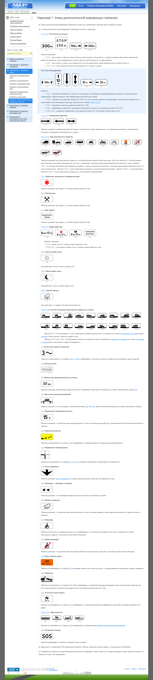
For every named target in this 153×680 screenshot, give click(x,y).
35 (39, 29)
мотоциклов (123, 339)
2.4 (68, 63)
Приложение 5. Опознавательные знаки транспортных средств (18, 119)
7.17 (42, 520)
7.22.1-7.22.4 (45, 612)
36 (39, 647)
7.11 (42, 411)
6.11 (93, 406)
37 (39, 651)
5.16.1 (92, 102)
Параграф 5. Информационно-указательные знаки (19, 92)
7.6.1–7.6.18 (45, 310)
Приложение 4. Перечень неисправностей (19, 112)
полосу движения (62, 479)
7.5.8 (42, 252)
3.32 (69, 568)
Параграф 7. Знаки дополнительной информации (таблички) (20, 101)
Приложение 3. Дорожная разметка (19, 106)
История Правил (16, 40)
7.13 (42, 448)
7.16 (42, 500)
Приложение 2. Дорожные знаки (19, 71)
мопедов (114, 339)
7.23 (42, 630)
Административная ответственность (17, 22)
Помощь (134, 668)
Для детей (121, 6)
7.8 (42, 364)
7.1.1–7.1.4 (45, 34)
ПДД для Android (16, 30)
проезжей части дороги (130, 334)
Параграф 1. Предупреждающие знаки (19, 76)
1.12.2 (77, 359)
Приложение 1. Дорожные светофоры (19, 65)
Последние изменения (18, 43)
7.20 (42, 573)
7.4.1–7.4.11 (45, 137)
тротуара (44, 336)
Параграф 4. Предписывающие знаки (19, 87)
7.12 (42, 431)
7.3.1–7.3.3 (45, 116)
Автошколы (135, 6)
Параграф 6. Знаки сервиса (18, 97)
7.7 (42, 347)
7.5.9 (42, 271)
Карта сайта (142, 668)
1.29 (69, 625)
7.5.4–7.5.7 (45, 227)
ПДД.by (19, 6)
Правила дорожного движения (17, 60)
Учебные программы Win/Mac (100, 6)
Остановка (140, 339)
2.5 (128, 63)
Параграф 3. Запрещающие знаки (20, 83)
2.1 (70, 462)
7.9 (42, 377)
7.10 (42, 394)
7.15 (42, 483)
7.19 (42, 556)
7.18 (42, 539)
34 (39, 25)
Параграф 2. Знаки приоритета (19, 80)
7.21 (42, 593)
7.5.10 (43, 290)
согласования (53, 670)
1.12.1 (71, 359)
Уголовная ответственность (20, 26)
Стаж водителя (15, 37)
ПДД (17, 11)
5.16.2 (98, 102)
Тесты (81, 6)
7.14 (42, 466)
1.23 (69, 443)
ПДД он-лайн (24, 11)
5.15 (135, 390)
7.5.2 (42, 193)
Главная (10, 11)
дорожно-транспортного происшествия (111, 625)
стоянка (45, 342)
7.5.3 (42, 210)
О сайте (126, 668)
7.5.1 (42, 176)
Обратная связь (50, 668)
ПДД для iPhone (16, 33)
